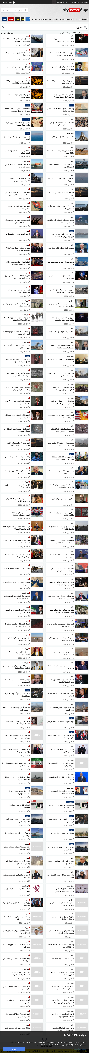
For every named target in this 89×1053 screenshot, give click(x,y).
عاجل (17, 19)
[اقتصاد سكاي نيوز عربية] (28, 19)
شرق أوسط (70, 19)
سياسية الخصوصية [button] (79, 1048)
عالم (63, 19)
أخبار (79, 19)
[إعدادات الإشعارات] (22, 19)
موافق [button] (14, 1049)
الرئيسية (85, 19)
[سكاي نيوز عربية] (75, 10)
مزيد (35, 19)
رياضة (56, 19)
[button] (11, 19)
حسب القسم (8, 33)
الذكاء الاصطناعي (47, 19)
